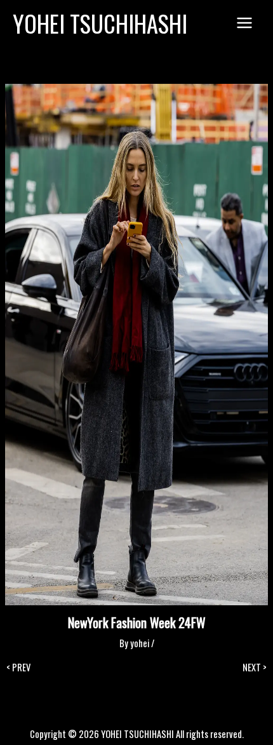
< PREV (18, 668)
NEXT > (255, 668)
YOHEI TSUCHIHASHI (100, 23)
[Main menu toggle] (244, 23)
